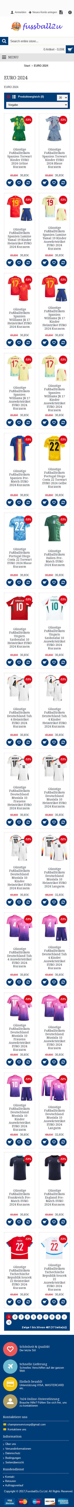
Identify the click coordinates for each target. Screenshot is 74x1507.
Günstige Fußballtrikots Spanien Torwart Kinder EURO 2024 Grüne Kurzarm (19, 158)
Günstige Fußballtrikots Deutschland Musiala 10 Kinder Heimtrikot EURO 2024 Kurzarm (20, 878)
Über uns (10, 1444)
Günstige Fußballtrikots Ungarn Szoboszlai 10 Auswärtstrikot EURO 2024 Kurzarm (54, 638)
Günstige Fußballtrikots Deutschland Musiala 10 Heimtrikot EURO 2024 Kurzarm (55, 797)
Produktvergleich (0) (31, 96)
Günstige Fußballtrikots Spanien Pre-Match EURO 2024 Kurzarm (19, 478)
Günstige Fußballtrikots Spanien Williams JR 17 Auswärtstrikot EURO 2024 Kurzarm (19, 398)
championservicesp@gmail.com (27, 1424)
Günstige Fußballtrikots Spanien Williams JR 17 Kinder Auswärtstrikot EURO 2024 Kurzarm (54, 398)
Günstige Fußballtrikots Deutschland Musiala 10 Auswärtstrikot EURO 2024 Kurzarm (54, 1038)
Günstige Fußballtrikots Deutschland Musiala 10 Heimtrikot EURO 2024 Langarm (55, 877)
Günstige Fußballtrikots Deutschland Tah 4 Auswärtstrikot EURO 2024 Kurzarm (19, 957)
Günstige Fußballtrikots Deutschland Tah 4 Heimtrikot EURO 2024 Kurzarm (19, 717)
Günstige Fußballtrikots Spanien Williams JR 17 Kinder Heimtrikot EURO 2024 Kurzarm (55, 318)
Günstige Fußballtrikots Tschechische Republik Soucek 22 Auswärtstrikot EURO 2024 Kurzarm (54, 1277)
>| (9, 1322)
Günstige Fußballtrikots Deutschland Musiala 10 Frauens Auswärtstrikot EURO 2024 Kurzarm (19, 1037)
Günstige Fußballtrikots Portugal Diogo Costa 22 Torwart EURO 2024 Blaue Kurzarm (19, 557)
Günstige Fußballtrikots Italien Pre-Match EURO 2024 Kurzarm (54, 558)
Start (27, 65)
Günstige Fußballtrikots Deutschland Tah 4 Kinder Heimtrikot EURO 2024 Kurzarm (54, 717)
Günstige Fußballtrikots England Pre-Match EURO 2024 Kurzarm (54, 1197)
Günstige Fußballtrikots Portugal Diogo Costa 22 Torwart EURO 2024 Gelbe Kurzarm (54, 478)
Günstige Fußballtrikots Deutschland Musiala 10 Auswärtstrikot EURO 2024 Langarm (54, 1117)
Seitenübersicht (14, 1462)
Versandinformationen (18, 1448)
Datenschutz (12, 1453)
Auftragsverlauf (14, 1485)
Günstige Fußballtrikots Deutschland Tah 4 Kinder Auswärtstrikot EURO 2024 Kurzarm (54, 958)
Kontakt (9, 1476)
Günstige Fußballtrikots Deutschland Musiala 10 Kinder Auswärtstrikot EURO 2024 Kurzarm (19, 1117)
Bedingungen (13, 1457)
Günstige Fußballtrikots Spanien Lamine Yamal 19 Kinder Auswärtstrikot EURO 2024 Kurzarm (54, 238)
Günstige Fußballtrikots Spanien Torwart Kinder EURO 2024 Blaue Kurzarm (54, 158)
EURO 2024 (41, 65)
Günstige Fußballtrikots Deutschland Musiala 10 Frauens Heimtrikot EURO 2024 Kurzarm (20, 798)
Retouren (10, 1481)
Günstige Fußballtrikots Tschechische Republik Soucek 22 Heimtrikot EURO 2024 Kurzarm (19, 1277)
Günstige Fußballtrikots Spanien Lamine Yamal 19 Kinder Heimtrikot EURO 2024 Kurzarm (20, 238)
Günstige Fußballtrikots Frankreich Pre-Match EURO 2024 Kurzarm (19, 1197)
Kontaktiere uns (17, 1429)
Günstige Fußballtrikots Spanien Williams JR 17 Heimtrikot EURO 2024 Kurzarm (20, 318)
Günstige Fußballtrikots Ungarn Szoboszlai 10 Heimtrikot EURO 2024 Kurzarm (20, 637)
